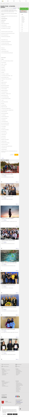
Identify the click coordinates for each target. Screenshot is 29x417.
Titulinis (1, 3)
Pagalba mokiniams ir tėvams (19, 371)
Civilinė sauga (17, 390)
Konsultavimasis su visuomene (19, 384)
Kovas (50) (23, 20)
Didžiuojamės (7, 3)
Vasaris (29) (23, 21)
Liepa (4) (23, 16)
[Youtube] (17, 396)
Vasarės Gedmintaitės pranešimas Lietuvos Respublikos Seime (8, 307)
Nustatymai (4, 414)
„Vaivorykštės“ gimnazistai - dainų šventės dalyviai (8, 240)
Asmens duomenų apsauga (19, 383)
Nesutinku (10, 414)
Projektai (3, 384)
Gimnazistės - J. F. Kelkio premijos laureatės (7, 196)
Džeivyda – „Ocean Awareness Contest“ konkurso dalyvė (9, 262)
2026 (22, 14)
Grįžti (3, 158)
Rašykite (3, 397)
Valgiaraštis (18, 366)
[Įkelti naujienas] (8, 1)
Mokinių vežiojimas (19, 364)
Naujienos (4, 3)
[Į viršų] (20, 408)
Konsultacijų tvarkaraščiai (6, 364)
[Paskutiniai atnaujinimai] (14, 1)
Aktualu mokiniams (18, 388)
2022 (22, 29)
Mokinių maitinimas (18, 373)
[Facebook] (16, 396)
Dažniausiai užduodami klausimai (19, 385)
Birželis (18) (23, 17)
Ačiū (16, 154)
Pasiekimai (3, 372)
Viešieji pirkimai (3, 385)
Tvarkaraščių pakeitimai (6, 366)
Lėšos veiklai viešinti (4, 383)
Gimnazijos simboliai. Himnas (5, 373)
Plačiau (17, 226)
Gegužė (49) (23, 18)
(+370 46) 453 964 (18, 401)
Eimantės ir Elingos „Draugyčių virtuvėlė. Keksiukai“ (8, 329)
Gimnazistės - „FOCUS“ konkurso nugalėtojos (7, 218)
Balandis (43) (23, 19)
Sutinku (15, 414)
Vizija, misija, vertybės (4, 371)
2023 (22, 27)
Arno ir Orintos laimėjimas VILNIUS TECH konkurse (8, 351)
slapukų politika (4, 412)
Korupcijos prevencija (18, 389)
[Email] (19, 396)
